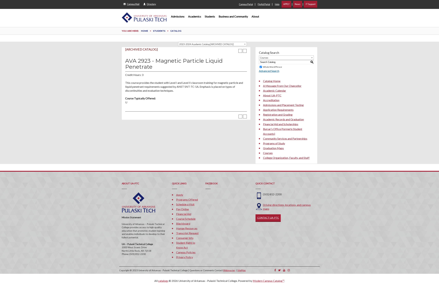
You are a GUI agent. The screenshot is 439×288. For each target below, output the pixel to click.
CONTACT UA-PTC (268, 217)
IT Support (311, 4)
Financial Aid (183, 214)
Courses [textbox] (264, 57)
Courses (268, 153)
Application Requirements (278, 109)
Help (277, 4)
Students (210, 16)
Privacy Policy (184, 257)
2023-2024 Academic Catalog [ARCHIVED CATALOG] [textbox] (206, 44)
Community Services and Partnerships (285, 138)
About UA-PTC (272, 95)
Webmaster (229, 270)
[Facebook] (275, 270)
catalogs (163, 280)
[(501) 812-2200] (259, 195)
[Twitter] (279, 270)
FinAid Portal (264, 4)
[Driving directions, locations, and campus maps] (259, 206)
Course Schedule (185, 218)
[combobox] (212, 44)
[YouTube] (284, 270)
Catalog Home (271, 81)
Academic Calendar (274, 90)
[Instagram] (289, 270)
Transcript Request (187, 233)
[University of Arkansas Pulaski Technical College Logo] (144, 15)
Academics (194, 16)
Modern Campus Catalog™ (268, 280)
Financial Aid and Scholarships (280, 124)
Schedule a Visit (185, 204)
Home (144, 31)
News (297, 4)
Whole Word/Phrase (272, 67)
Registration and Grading (278, 114)
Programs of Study (274, 143)
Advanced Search (269, 70)
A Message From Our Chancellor (282, 85)
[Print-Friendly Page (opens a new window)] (240, 51)
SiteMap (241, 270)
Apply (179, 194)
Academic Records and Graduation (283, 119)
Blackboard (183, 223)
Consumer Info (184, 238)
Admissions (178, 16)
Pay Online (182, 209)
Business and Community (233, 16)
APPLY (286, 4)
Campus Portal (246, 4)
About (255, 16)
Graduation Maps (273, 148)
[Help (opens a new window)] (245, 51)
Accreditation (271, 100)
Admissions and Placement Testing (283, 105)
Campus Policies (185, 252)
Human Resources (186, 228)
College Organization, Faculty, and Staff (286, 157)
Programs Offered (187, 199)
